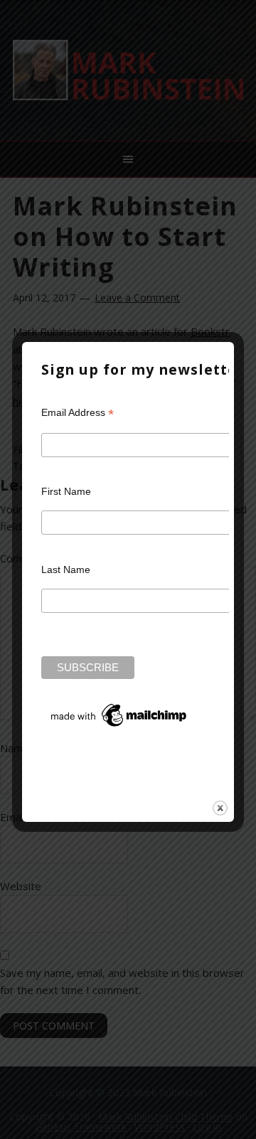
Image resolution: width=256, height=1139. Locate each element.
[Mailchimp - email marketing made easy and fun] (119, 726)
